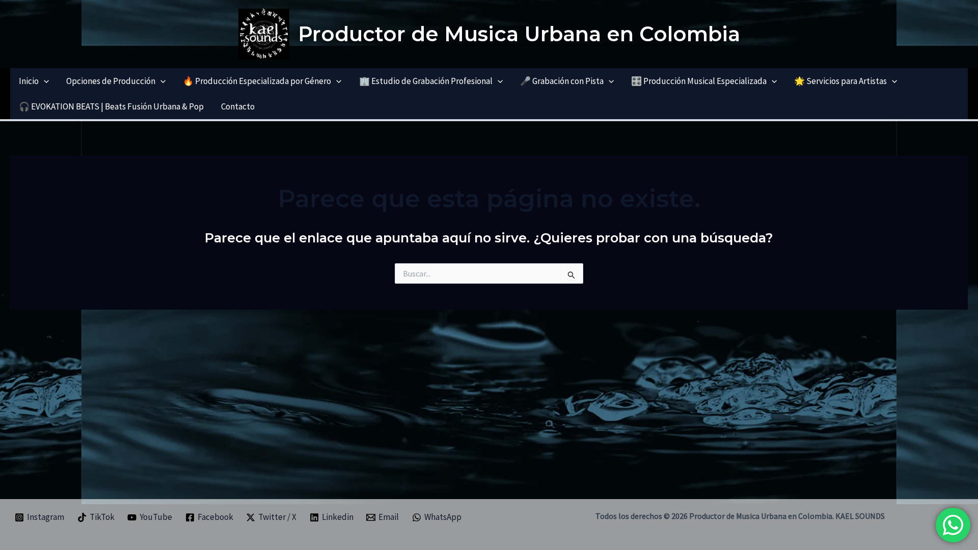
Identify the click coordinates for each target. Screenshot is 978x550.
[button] (44, 81)
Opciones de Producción (110, 81)
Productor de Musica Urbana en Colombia (519, 33)
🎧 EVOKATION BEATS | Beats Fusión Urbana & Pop (111, 106)
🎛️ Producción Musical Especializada (699, 81)
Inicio (29, 81)
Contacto (238, 106)
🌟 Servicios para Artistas (840, 81)
